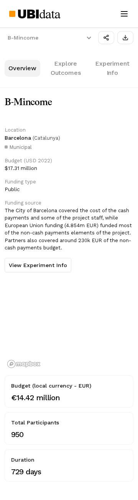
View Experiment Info (38, 265)
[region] (69, 325)
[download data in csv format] (125, 37)
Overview (22, 68)
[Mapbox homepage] (24, 364)
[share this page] (106, 37)
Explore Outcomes (66, 68)
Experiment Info (112, 68)
